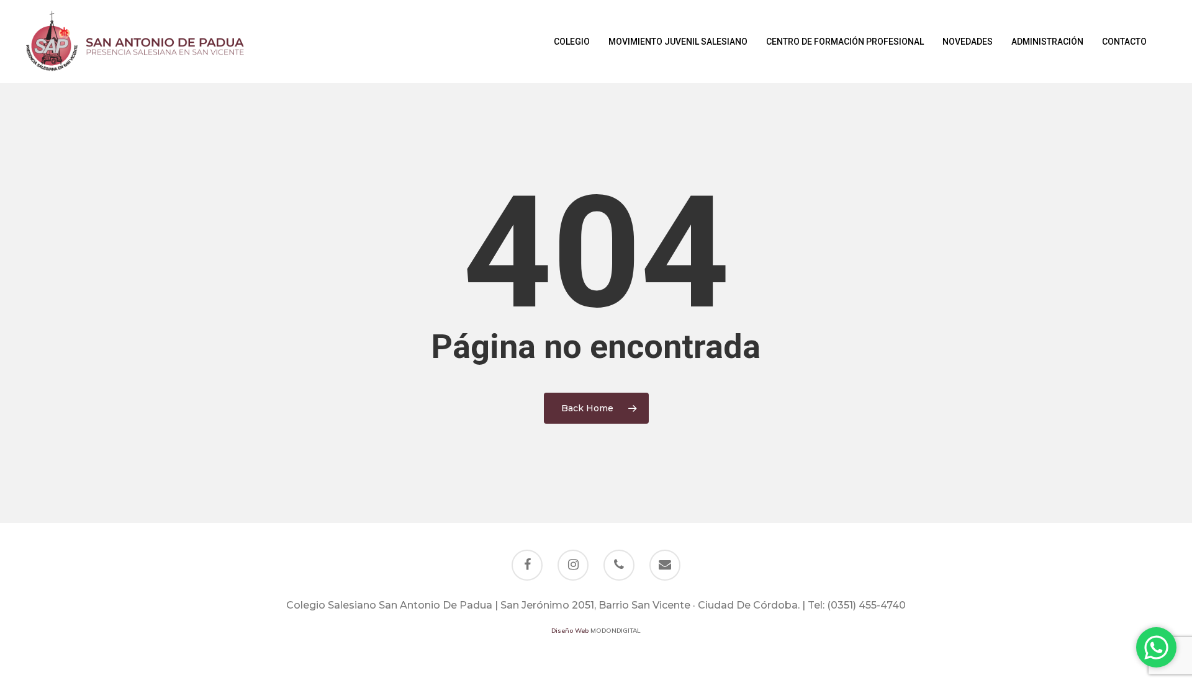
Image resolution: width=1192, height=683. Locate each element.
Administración (1047, 41)
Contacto (1124, 41)
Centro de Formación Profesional (845, 41)
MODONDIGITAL (615, 631)
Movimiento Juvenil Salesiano (677, 41)
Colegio (572, 41)
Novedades (967, 41)
